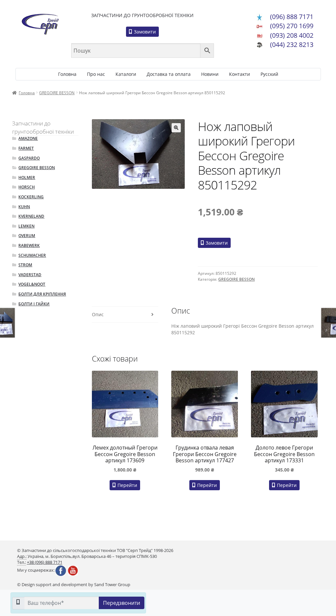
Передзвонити (121, 602)
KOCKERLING (31, 197)
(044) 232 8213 (291, 44)
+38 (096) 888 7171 (44, 562)
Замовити (144, 32)
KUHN (24, 206)
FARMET (26, 148)
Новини (210, 74)
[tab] (125, 315)
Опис (98, 314)
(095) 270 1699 (291, 25)
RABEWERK (29, 245)
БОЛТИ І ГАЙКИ (34, 304)
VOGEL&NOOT (31, 284)
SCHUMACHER (32, 255)
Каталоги (126, 74)
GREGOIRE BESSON (56, 93)
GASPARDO (29, 158)
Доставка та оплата (169, 74)
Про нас (96, 74)
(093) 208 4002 (291, 35)
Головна (67, 74)
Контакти (239, 74)
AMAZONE (28, 138)
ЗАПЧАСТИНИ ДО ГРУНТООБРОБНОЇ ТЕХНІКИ (142, 15)
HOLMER (26, 177)
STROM (25, 265)
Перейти (126, 485)
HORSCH (26, 187)
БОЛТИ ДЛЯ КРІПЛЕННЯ (42, 294)
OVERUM (26, 235)
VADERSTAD (29, 274)
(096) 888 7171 (291, 16)
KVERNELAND (31, 216)
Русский (269, 74)
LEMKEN (26, 226)
